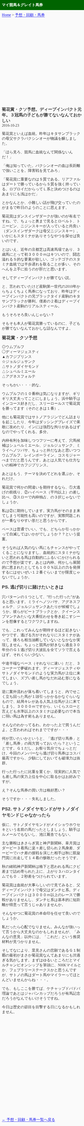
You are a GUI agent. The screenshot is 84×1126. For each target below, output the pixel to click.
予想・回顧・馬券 (30, 15)
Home (6, 15)
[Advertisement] (42, 62)
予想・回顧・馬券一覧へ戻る (28, 1120)
